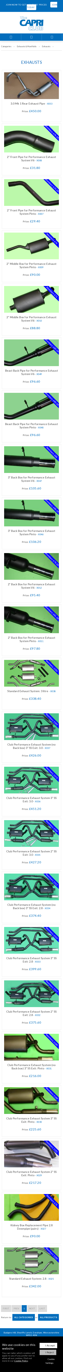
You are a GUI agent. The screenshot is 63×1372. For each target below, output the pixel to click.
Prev (16, 1308)
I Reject (49, 1352)
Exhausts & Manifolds (27, 46)
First (6, 1308)
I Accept (50, 1345)
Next (32, 1308)
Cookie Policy (21, 1360)
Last (42, 1308)
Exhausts (46, 46)
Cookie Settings (50, 1361)
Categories (6, 46)
